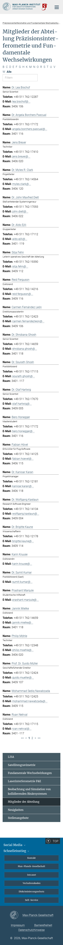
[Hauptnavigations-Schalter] (56, 7)
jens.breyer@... (21, 156)
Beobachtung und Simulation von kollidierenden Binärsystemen (29, 791)
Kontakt (31, 858)
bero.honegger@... (23, 431)
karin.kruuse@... (22, 563)
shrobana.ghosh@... (24, 348)
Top (55, 841)
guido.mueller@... (23, 677)
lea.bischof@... (21, 101)
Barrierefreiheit (43, 925)
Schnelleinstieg (15, 851)
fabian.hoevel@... (23, 458)
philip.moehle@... (23, 650)
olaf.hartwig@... (22, 403)
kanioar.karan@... (23, 486)
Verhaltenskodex (31, 883)
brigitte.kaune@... (23, 541)
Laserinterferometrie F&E (24, 781)
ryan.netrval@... (21, 728)
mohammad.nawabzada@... (29, 701)
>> (39, 738)
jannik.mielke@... (22, 622)
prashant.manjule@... (25, 599)
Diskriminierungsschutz (31, 891)
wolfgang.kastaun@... (25, 513)
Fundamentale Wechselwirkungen (30, 773)
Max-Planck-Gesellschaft (31, 866)
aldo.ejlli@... (19, 239)
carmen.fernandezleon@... (28, 321)
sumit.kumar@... (22, 581)
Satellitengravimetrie (21, 765)
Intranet (31, 874)
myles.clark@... (21, 184)
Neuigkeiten (15, 810)
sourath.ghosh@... (23, 376)
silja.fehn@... (20, 266)
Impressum (18, 925)
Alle (9, 71)
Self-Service (31, 900)
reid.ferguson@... (22, 294)
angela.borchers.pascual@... (29, 129)
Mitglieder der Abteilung (23, 801)
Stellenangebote (18, 818)
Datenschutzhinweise (31, 930)
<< (22, 738)
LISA (11, 757)
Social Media (13, 845)
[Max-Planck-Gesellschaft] (16, 915)
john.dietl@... (20, 211)
